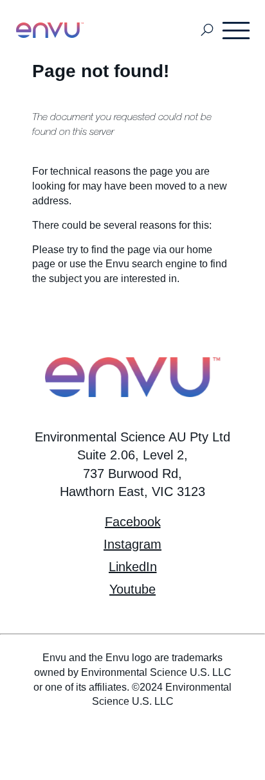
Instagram (132, 544)
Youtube (132, 589)
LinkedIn (133, 567)
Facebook (133, 522)
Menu (236, 30)
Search (207, 30)
